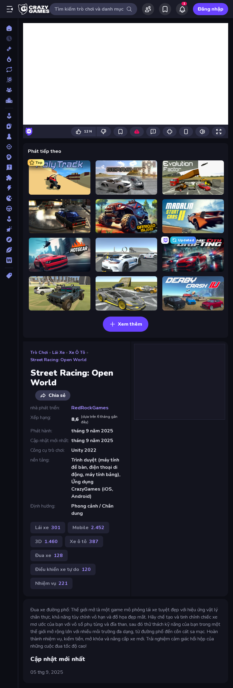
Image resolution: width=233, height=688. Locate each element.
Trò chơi (39, 352)
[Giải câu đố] (9, 167)
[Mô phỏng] (9, 219)
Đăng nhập (210, 9)
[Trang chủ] (9, 28)
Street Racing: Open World (58, 360)
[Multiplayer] (9, 90)
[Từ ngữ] (9, 260)
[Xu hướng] (9, 59)
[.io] (9, 198)
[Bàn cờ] (9, 136)
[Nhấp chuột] (9, 229)
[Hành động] (9, 188)
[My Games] (165, 9)
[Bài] (9, 126)
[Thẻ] (9, 275)
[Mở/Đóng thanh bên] (9, 9)
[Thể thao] (9, 250)
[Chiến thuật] (9, 157)
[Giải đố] (9, 178)
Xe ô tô (77, 352)
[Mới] (9, 49)
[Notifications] (182, 9)
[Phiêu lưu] (9, 239)
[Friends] (148, 9)
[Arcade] (9, 116)
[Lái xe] (9, 208)
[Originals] (9, 80)
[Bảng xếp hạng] (9, 100)
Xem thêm (130, 324)
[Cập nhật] (9, 69)
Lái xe (58, 352)
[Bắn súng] (9, 147)
